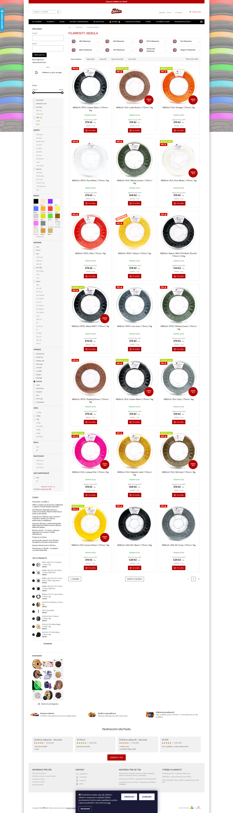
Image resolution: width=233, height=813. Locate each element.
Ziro (38, 190)
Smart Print (40, 183)
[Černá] (36, 201)
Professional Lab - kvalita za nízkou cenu (176, 773)
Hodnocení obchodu (116, 729)
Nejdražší (103, 59)
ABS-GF (39, 264)
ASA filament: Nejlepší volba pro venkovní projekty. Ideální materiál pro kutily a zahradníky (47, 511)
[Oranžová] (43, 208)
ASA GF (39, 340)
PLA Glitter (40, 312)
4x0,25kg (39, 426)
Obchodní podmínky (39, 773)
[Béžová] (50, 230)
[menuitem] (37, 21)
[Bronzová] (36, 230)
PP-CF (38, 343)
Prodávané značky (38, 782)
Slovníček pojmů (37, 785)
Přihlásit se (39, 55)
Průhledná (40, 236)
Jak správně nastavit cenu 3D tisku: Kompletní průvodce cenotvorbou (45, 541)
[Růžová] (36, 223)
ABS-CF (39, 319)
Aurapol (39, 138)
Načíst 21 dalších (134, 579)
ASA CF (38, 337)
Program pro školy (39, 537)
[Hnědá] (57, 216)
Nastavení (85, 808)
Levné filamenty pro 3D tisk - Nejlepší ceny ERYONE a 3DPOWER (137, 783)
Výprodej (39, 114)
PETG (38, 250)
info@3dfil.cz (83, 774)
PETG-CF (39, 292)
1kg (37, 419)
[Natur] (43, 201)
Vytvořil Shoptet (184, 808)
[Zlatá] (43, 216)
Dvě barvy (40, 460)
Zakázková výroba (38, 779)
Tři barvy (39, 464)
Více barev (40, 467)
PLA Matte (40, 271)
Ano (37, 447)
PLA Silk (39, 267)
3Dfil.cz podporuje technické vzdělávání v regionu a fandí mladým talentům (47, 506)
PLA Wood (40, 305)
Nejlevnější (91, 59)
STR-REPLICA (41, 186)
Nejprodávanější (117, 59)
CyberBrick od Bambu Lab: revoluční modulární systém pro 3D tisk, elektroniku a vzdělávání (46, 518)
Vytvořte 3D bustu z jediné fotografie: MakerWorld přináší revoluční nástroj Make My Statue (46, 525)
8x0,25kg (39, 436)
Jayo (38, 162)
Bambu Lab (40, 141)
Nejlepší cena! (41, 103)
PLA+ (38, 316)
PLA (37, 254)
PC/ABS (39, 333)
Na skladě (39, 100)
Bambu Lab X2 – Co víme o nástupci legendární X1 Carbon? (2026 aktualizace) (45, 532)
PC (37, 330)
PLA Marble (40, 295)
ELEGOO (39, 152)
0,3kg (38, 423)
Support (39, 261)
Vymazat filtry (47, 487)
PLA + (38, 274)
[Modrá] (36, 208)
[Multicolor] (57, 223)
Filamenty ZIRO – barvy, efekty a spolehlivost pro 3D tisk (180, 781)
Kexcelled (40, 166)
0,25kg (38, 412)
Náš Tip (39, 110)
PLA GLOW (40, 298)
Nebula (39, 169)
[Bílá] (57, 201)
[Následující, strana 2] (193, 579)
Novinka (39, 107)
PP (37, 323)
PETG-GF (39, 326)
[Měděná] (43, 230)
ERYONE (39, 378)
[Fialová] (50, 201)
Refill (38, 121)
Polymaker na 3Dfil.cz (40, 502)
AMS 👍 (39, 117)
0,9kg (38, 429)
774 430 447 (83, 777)
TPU (37, 278)
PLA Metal (39, 309)
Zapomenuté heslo (39, 62)
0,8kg (38, 433)
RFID (38, 124)
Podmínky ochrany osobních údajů (44, 776)
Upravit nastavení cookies (74, 808)
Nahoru (75, 579)
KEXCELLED (40, 354)
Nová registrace (38, 60)
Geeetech (40, 159)
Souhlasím (147, 796)
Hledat (58, 11)
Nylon (38, 281)
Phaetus (39, 172)
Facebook (82, 780)
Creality (39, 148)
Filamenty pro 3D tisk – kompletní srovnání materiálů (45, 549)
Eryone (39, 155)
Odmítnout (129, 796)
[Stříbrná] (36, 216)
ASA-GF (39, 288)
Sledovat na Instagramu (49, 704)
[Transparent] (50, 223)
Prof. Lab (39, 179)
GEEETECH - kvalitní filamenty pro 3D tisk (176, 777)
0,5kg (38, 416)
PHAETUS (39, 357)
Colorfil (39, 145)
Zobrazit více (116, 757)
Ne (37, 481)
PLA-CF (38, 302)
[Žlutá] (57, 208)
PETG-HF (39, 257)
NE (37, 450)
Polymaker (40, 176)
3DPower (39, 134)
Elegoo (38, 374)
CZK (167, 13)
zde (109, 803)
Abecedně (132, 59)
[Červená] (50, 208)
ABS (37, 285)
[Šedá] (43, 223)
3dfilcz (81, 784)
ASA (37, 247)
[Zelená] (50, 216)
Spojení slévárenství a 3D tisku (44, 545)
